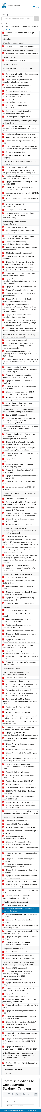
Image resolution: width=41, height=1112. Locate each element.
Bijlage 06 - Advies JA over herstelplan (20, 287)
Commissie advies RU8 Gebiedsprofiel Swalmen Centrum (18, 910)
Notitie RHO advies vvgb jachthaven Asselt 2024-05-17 (18, 776)
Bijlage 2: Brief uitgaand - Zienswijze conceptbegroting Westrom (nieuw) (18, 449)
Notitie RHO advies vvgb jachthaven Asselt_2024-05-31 (18, 798)
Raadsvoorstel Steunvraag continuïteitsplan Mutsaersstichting (15, 243)
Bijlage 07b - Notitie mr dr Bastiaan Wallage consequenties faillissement (17, 300)
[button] (36, 18)
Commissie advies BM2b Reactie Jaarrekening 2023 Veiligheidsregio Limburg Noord (19, 128)
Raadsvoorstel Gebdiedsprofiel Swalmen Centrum (19, 915)
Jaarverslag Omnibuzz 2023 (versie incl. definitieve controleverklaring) (19, 404)
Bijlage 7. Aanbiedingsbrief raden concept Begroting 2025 (20, 477)
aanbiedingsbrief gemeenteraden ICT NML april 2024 (20, 194)
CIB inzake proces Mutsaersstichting (19, 253)
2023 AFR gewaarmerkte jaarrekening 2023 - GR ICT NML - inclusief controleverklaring (18, 215)
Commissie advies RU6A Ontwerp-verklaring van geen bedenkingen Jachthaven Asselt (19, 701)
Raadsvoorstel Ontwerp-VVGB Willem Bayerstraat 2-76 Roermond (18, 509)
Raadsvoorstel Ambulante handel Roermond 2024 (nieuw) (16, 620)
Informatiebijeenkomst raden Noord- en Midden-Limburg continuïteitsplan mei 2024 (19, 329)
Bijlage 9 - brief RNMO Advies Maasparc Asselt (19, 754)
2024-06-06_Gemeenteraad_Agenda (19, 46)
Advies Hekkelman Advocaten (17, 772)
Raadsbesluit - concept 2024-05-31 (19, 802)
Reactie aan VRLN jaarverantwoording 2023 (18, 142)
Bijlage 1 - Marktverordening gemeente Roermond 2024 (19, 635)
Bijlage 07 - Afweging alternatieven (19, 290)
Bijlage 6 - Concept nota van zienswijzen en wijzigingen (19, 871)
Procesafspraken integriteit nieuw (18, 91)
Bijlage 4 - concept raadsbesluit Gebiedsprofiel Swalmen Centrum (16, 943)
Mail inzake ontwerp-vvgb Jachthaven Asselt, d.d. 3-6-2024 (18, 807)
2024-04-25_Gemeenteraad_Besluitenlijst (21, 53)
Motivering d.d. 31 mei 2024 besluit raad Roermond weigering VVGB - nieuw (19, 686)
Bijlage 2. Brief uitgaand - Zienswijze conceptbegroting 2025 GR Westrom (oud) (18, 443)
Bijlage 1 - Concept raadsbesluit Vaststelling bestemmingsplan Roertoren (17, 843)
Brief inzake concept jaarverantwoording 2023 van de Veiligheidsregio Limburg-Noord (19, 147)
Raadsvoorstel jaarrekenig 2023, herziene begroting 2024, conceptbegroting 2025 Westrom (20, 428)
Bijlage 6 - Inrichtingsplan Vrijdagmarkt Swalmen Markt (19, 663)
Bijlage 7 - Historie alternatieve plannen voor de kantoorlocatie (19, 877)
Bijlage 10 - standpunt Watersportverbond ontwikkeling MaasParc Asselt (20, 760)
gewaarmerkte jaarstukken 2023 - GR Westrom (18, 488)
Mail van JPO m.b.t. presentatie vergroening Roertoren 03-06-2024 (16, 897)
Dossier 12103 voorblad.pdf (16, 821)
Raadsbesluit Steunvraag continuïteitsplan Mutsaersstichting (20, 248)
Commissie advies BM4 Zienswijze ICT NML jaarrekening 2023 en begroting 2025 (18, 172)
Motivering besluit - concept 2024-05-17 (21, 784)
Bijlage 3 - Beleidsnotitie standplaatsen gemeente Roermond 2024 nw (19, 646)
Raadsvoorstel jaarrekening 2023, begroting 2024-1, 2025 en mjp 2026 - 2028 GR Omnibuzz (19, 353)
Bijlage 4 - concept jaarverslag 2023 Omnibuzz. (18, 382)
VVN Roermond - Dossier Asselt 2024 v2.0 (22, 788)
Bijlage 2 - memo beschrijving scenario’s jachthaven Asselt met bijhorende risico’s (19, 717)
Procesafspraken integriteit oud (17, 117)
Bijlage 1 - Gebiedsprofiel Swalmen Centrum (17, 921)
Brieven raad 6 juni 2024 (15, 60)
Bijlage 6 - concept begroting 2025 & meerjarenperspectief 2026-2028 (18, 393)
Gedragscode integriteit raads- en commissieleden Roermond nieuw (17, 81)
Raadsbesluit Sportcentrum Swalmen (19, 958)
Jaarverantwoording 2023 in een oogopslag (16, 156)
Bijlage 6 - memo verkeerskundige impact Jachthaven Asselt (20, 739)
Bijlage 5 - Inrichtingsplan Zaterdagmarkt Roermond (20, 658)
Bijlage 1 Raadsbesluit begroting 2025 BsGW (18, 984)
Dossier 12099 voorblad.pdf (16, 499)
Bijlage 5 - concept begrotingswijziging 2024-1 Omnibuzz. (19, 387)
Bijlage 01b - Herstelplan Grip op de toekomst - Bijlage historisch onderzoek (18, 263)
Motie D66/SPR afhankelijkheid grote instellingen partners (18, 232)
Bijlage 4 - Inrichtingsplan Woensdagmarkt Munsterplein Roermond (18, 652)
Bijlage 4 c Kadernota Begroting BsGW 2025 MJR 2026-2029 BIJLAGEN (19, 1023)
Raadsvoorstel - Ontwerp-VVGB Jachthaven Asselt (16, 708)
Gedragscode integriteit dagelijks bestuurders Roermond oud (16, 112)
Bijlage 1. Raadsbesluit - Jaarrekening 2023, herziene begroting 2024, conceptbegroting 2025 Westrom (18, 436)
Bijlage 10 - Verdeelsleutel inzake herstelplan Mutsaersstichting (17, 316)
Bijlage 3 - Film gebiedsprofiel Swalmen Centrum (19, 938)
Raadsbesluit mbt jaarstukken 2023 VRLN (21, 137)
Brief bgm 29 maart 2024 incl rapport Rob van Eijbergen (20, 1064)
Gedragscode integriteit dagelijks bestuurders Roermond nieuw (16, 86)
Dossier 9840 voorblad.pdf (15, 678)
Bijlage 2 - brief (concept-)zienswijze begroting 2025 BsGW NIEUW (18, 989)
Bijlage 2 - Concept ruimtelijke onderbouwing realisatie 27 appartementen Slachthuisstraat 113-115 (19, 568)
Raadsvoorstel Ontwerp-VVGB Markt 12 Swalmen (19, 587)
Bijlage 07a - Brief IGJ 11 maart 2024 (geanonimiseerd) (18, 294)
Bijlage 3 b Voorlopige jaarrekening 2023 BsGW (20, 1006)
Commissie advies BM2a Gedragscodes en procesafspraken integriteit (20, 75)
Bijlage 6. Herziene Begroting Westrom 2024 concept (19, 471)
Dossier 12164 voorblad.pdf (16, 227)
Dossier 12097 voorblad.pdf (16, 536)
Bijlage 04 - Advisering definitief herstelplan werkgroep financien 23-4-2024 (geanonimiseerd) (19, 281)
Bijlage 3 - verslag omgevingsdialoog (19, 524)
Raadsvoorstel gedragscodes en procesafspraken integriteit (16, 95)
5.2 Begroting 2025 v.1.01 (15, 210)
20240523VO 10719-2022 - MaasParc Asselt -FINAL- (18, 792)
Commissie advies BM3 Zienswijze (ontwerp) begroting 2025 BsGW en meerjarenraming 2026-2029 (17, 973)
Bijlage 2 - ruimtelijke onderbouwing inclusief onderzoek (18, 520)
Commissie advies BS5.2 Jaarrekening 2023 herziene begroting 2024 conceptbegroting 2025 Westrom (18, 420)
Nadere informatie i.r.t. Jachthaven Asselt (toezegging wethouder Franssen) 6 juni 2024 (20, 812)
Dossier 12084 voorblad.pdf (16, 415)
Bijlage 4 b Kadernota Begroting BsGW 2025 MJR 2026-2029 (19, 1017)
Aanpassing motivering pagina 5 (18, 690)
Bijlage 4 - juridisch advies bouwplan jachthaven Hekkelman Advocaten (18, 728)
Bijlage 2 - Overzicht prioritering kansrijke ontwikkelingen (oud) (20, 932)
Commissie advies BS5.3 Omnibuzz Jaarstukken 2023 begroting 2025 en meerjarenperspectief (17, 346)
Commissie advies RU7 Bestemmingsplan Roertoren (20, 832)
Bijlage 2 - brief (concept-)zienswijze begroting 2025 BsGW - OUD (18, 995)
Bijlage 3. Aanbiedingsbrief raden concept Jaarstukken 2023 (20, 454)
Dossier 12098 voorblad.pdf (16, 577)
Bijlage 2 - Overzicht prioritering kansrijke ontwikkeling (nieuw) (20, 927)
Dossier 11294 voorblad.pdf (16, 905)
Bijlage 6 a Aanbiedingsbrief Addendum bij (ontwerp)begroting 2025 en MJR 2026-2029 (19, 1041)
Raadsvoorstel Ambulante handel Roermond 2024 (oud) (16, 626)
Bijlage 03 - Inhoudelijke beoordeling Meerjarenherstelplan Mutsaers (18, 274)
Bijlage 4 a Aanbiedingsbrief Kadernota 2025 (19, 1012)
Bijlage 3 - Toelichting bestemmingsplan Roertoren (19, 854)
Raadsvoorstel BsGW (13, 979)
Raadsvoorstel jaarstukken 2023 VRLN (20, 134)
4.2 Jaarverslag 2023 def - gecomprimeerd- (14, 205)
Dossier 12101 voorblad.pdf (16, 340)
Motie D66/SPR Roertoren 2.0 (17, 824)
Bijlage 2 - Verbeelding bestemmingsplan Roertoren (20, 849)
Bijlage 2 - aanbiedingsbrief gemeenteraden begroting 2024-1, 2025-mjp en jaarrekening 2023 (19, 369)
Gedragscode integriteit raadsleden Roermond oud (17, 107)
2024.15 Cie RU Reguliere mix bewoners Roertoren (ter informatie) (19, 886)
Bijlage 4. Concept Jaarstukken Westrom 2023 (19, 460)
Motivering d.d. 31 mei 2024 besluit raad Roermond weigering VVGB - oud (19, 694)
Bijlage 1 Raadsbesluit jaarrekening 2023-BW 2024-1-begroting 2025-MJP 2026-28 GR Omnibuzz (20, 361)
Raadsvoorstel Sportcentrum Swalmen (20, 955)
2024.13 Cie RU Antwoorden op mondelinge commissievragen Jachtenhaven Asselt (19, 766)
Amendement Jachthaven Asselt (18, 681)
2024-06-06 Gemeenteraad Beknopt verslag (18, 34)
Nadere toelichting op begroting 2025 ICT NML (20, 200)
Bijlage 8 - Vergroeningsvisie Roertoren (20, 881)
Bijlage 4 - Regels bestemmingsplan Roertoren (18, 860)
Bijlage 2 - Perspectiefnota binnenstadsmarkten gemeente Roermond (18, 641)
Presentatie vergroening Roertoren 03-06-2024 (20, 891)
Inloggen (31, 1110)
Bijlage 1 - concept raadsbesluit (17, 712)
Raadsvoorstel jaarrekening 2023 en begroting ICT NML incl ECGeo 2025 (18, 177)
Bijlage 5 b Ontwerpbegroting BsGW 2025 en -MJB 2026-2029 (20, 1034)
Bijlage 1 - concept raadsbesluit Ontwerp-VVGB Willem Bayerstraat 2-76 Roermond (20, 514)
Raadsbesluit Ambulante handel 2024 (20, 631)
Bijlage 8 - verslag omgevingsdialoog (19, 749)
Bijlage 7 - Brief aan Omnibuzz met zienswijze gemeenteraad (17, 399)
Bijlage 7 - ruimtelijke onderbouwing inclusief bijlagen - (18, 745)
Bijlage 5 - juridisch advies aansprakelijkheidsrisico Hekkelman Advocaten (20, 734)
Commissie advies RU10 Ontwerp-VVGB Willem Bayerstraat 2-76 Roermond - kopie (19, 503)
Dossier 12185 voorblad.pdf (16, 167)
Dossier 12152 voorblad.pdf (16, 610)
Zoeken (3, 15)
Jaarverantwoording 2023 (15, 152)
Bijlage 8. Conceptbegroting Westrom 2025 (18, 482)
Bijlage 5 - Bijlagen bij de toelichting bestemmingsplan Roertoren (18, 865)
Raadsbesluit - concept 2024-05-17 (19, 781)
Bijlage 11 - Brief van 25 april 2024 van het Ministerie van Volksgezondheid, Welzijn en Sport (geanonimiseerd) (20, 322)
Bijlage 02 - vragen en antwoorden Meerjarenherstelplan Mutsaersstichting (17, 269)
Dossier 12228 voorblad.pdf (16, 952)
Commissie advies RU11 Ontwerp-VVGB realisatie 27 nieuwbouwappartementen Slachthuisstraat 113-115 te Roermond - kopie (20, 542)
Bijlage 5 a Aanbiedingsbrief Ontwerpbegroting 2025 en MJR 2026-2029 (19, 1029)
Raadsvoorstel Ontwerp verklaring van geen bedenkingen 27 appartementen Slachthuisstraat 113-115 (18, 550)
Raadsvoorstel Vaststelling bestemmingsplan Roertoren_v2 (14, 837)
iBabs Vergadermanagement (13, 1110)
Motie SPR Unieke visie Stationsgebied (20, 827)
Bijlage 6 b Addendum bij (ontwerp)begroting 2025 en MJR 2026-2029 (19, 1048)
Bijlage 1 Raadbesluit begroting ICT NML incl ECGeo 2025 (19, 183)
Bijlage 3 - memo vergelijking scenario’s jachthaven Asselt (19, 723)
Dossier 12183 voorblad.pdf (16, 968)
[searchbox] (17, 18)
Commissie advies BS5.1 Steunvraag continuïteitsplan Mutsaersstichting (18, 237)
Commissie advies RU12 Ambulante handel (17, 615)
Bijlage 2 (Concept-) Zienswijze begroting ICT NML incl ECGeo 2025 (20, 188)
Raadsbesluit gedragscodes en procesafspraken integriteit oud (15, 101)
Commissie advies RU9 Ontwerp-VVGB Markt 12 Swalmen (18, 582)
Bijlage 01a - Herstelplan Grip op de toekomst (18, 257)
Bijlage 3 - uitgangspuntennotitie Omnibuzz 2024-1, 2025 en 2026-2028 (17, 376)
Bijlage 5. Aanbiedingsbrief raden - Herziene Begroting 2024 (17, 466)
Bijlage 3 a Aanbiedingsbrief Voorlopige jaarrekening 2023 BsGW (19, 1001)
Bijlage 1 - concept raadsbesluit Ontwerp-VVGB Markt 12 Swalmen (20, 593)
